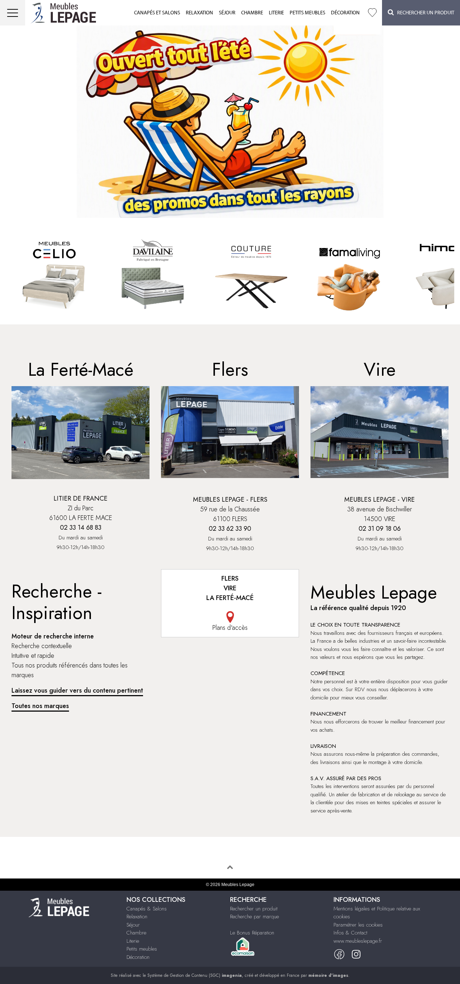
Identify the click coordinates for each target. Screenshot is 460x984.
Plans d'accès (230, 627)
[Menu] (12, 12)
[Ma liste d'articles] (372, 12)
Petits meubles (307, 13)
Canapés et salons (157, 13)
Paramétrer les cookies (358, 925)
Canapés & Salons (146, 909)
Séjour (227, 13)
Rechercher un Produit (424, 13)
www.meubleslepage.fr (358, 941)
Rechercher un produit (253, 909)
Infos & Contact (350, 933)
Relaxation (199, 13)
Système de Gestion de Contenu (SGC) (194, 975)
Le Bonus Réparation (252, 933)
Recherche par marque (254, 916)
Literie (276, 13)
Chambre (252, 13)
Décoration (345, 13)
